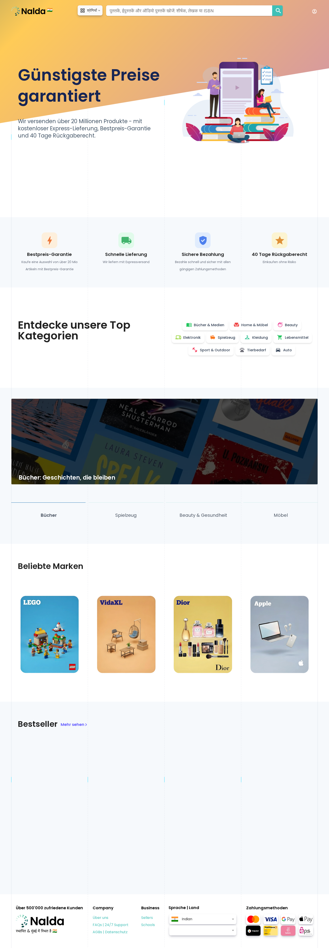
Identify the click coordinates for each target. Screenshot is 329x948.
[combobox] (189, 10)
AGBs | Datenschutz (110, 932)
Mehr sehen (72, 724)
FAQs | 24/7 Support (110, 924)
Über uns (100, 917)
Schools (148, 924)
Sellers (147, 917)
